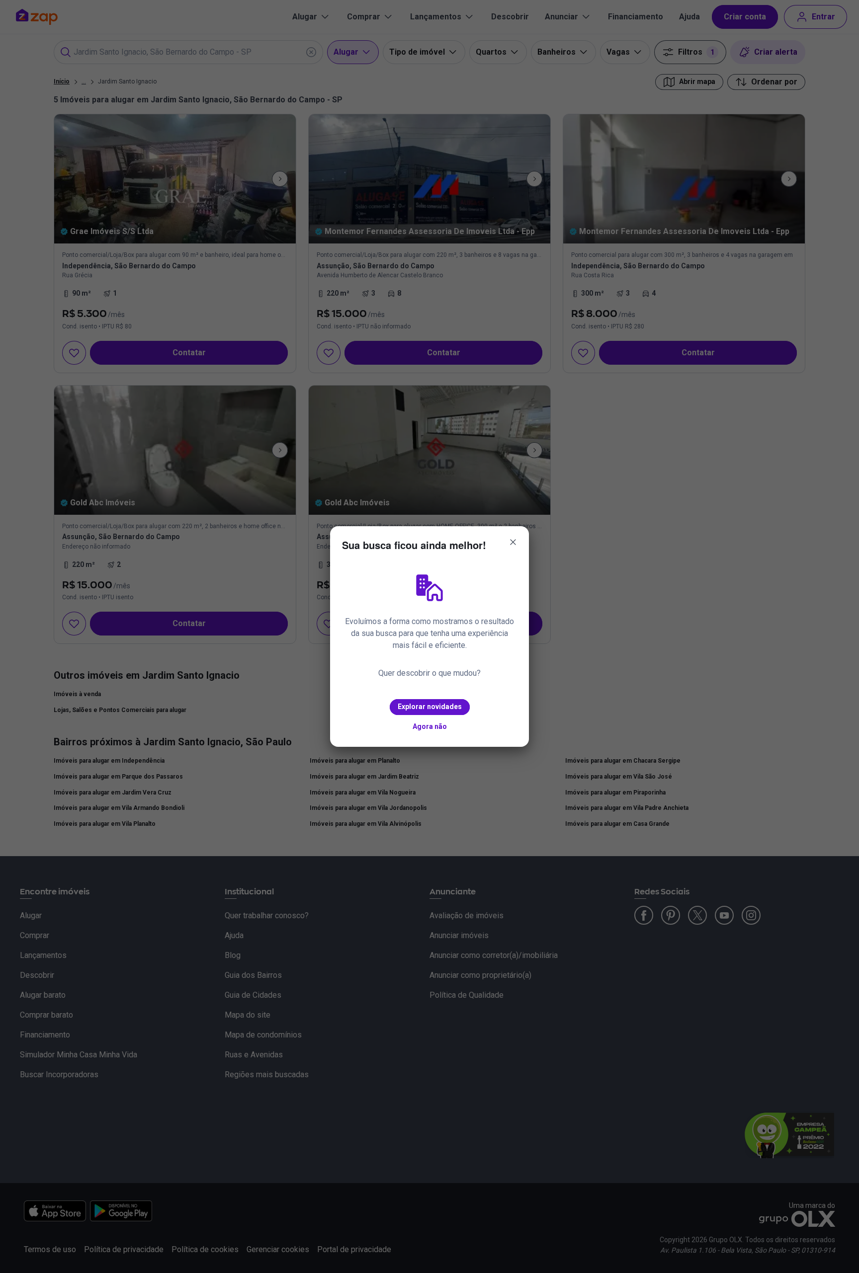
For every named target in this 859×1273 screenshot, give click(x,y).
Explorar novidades (430, 707)
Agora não (430, 726)
